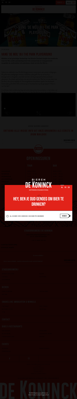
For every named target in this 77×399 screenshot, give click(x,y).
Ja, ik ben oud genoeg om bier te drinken (27, 216)
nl (62, 187)
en (69, 187)
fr (65, 187)
